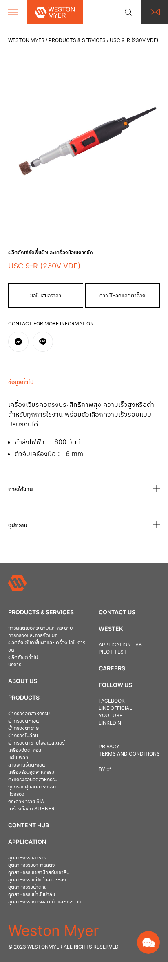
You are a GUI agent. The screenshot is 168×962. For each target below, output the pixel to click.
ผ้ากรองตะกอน (23, 721)
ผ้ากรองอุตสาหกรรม (29, 713)
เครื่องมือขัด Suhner (31, 809)
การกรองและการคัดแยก (32, 635)
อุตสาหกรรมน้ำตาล (27, 887)
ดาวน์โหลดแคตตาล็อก (122, 295)
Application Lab (120, 644)
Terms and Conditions (129, 754)
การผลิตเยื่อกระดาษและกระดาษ (40, 628)
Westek (111, 628)
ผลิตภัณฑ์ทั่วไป (23, 657)
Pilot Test (113, 652)
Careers (112, 668)
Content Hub (28, 824)
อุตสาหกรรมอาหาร (27, 857)
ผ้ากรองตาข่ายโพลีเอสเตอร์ (36, 743)
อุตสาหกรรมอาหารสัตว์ (31, 865)
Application (27, 841)
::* (108, 769)
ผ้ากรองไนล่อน (23, 735)
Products (24, 697)
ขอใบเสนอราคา (45, 295)
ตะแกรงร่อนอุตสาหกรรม (32, 779)
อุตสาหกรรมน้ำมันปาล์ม (31, 894)
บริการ (14, 664)
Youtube (110, 715)
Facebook (112, 701)
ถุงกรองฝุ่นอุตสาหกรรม (32, 787)
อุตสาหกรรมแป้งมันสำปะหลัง (37, 879)
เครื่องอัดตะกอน (24, 750)
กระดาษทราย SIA (26, 801)
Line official (115, 708)
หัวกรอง (16, 794)
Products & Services (77, 40)
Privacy (109, 746)
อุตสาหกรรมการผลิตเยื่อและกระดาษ (45, 901)
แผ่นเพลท (18, 757)
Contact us (117, 611)
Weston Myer (26, 40)
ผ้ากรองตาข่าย (23, 728)
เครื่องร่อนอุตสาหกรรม (31, 772)
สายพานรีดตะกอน (26, 765)
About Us (22, 680)
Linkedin (110, 723)
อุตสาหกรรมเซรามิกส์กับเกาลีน (38, 872)
